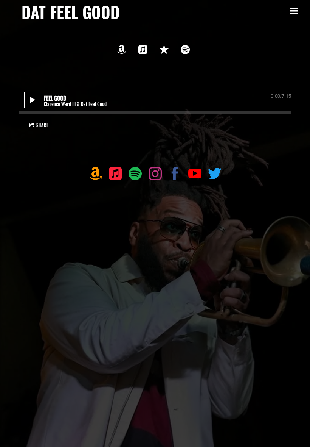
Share (42, 125)
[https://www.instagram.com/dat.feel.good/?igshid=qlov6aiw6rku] (155, 175)
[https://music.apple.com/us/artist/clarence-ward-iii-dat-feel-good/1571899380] (142, 49)
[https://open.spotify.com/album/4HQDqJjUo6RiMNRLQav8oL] (185, 49)
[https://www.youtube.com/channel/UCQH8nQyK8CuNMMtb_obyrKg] (195, 175)
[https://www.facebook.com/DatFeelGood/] (174, 175)
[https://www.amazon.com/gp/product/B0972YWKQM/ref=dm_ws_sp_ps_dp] (95, 175)
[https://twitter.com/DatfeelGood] (214, 175)
